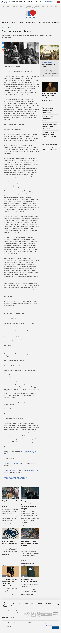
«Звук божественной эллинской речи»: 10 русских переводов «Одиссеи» (9, 504)
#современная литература (7, 594)
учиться (39, 22)
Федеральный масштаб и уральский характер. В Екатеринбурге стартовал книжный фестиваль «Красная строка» (50, 136)
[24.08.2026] (30, 488)
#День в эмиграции (5, 554)
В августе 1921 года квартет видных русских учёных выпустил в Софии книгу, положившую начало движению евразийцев (10, 548)
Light (3, 486)
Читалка (4, 565)
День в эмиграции (6, 527)
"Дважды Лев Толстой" (11, 463)
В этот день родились (47, 62)
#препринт (13, 478)
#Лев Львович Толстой (17, 477)
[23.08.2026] (10, 566)
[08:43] (10, 488)
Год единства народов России (28, 527)
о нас (53, 22)
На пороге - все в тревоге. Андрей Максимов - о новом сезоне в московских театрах (28, 505)
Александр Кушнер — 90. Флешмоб (49, 65)
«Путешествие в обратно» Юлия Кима (29, 580)
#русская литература (29, 594)
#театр (22, 525)
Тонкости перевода (9, 486)
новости (15, 22)
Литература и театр (25, 486)
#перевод (4, 523)
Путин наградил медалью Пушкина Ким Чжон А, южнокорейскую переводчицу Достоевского (49, 97)
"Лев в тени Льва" (9, 470)
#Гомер (7, 523)
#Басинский (7, 477)
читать (21, 22)
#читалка (23, 594)
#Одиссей (13, 523)
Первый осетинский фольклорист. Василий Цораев (29, 543)
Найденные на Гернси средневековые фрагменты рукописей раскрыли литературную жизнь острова (49, 108)
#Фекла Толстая (20, 478)
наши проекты (46, 22)
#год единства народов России (27, 563)
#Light (10, 523)
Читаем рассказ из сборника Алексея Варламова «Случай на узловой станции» (10, 590)
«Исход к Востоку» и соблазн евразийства (9, 542)
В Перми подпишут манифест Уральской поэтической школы (49, 126)
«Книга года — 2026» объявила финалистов (47, 118)
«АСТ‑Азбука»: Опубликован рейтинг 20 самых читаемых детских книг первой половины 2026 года (49, 146)
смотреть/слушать (30, 22)
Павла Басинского (32, 470)
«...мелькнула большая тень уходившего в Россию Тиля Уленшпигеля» (10, 582)
